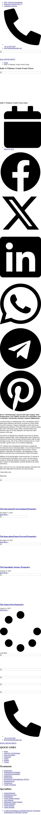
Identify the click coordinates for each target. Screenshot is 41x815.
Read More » (4, 514)
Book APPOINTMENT (7, 59)
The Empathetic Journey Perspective (15, 567)
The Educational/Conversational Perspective (18, 509)
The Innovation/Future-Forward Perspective (18, 536)
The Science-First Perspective (11, 605)
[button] (20, 172)
